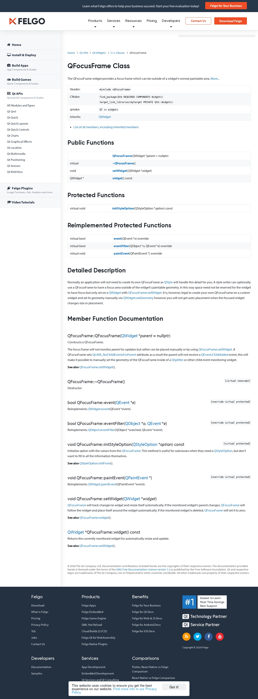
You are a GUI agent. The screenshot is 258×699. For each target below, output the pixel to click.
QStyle (168, 282)
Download (37, 605)
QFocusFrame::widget (94, 517)
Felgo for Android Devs (146, 625)
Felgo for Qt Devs (143, 612)
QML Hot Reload (92, 625)
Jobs (34, 637)
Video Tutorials (22, 202)
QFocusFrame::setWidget (145, 293)
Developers (171, 21)
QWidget (105, 117)
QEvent (122, 402)
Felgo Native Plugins (94, 644)
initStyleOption (123, 208)
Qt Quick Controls (18, 129)
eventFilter (121, 246)
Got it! (174, 686)
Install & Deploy (23, 55)
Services (113, 21)
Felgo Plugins (30, 190)
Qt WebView (15, 172)
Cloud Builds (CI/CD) (94, 631)
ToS (33, 631)
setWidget (119, 171)
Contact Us (198, 21)
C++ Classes (118, 53)
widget (117, 178)
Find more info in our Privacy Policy (114, 690)
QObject (132, 423)
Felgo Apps (89, 605)
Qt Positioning (16, 160)
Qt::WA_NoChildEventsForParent (114, 355)
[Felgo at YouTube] (220, 637)
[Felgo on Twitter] (198, 637)
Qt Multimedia (16, 154)
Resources (133, 21)
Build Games (22, 81)
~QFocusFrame (123, 163)
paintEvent (121, 253)
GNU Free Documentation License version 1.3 (143, 569)
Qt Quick (12, 117)
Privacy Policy (40, 625)
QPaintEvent (136, 477)
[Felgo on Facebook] (209, 637)
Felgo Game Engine (94, 618)
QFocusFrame (122, 156)
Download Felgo (230, 21)
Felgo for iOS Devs (143, 631)
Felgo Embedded (92, 612)
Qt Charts (13, 135)
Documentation (41, 667)
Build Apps (21, 67)
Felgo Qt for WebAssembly (98, 637)
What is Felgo (39, 612)
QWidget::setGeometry (138, 298)
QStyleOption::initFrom (94, 463)
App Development (93, 667)
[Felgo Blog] (186, 637)
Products (95, 21)
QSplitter (177, 360)
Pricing (152, 21)
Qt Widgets (99, 53)
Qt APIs (25, 95)
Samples (36, 673)
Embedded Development (98, 673)
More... (215, 78)
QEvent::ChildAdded (214, 355)
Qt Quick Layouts (17, 123)
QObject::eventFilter (101, 430)
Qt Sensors (13, 166)
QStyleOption (145, 444)
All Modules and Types (21, 105)
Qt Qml (11, 111)
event (118, 238)
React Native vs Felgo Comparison (153, 678)
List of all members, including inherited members (106, 127)
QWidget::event (98, 409)
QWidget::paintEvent (102, 484)
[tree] (30, 124)
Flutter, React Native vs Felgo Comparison (150, 669)
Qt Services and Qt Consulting (100, 680)
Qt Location (14, 147)
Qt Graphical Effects (19, 141)
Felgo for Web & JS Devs (147, 618)
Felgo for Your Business (226, 6)
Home (16, 44)
